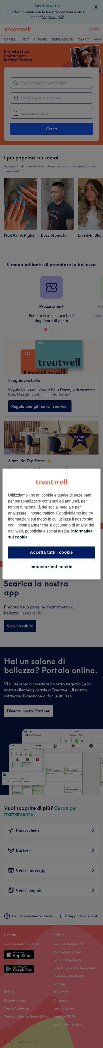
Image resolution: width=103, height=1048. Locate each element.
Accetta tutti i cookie (51, 552)
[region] (51, 524)
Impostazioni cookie (51, 567)
